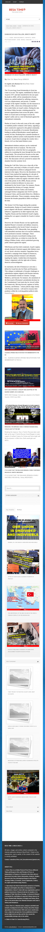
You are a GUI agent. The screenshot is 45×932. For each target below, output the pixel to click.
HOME (11, 37)
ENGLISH (7, 2)
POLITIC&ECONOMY (10, 39)
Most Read (9, 811)
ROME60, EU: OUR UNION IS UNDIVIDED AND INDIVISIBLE (22, 542)
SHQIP (15, 2)
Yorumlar (10, 323)
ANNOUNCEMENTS (19, 37)
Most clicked (9, 807)
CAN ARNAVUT (13, 926)
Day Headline (10, 510)
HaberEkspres (9, 293)
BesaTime (26, 84)
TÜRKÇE (21, 2)
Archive (19, 510)
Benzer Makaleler (22, 323)
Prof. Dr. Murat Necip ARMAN (18, 79)
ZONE (18, 39)
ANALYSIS (29, 39)
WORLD (23, 39)
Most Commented (10, 661)
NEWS (33, 37)
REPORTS (28, 37)
